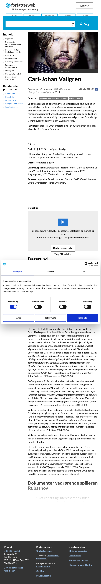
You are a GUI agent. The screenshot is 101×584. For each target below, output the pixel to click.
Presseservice (75, 555)
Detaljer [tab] (50, 272)
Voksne (31, 15)
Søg (86, 24)
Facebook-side (43, 566)
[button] (80, 89)
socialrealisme (45, 98)
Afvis (18, 318)
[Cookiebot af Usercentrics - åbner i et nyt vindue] (86, 264)
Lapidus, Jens (10, 100)
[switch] (38, 307)
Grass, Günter (10, 94)
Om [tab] (83, 272)
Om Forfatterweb (44, 551)
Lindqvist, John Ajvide (14, 104)
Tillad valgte (50, 318)
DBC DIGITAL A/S (12, 551)
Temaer (14, 15)
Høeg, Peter (10, 97)
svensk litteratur (75, 98)
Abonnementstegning (78, 560)
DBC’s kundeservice (78, 551)
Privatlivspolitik (43, 575)
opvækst (55, 98)
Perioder (67, 15)
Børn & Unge (49, 15)
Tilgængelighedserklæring (80, 565)
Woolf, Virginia (11, 107)
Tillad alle (82, 318)
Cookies (40, 571)
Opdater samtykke (63, 248)
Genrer (85, 15)
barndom (64, 98)
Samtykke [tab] (17, 272)
